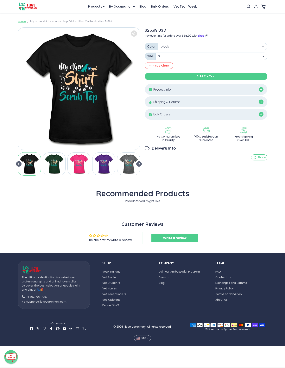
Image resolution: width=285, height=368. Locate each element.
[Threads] (71, 328)
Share (261, 157)
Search (163, 277)
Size (150, 56)
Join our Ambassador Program (179, 272)
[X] (38, 328)
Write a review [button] (175, 238)
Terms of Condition (228, 294)
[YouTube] (64, 328)
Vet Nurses (109, 288)
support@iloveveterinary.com (46, 302)
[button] (248, 6)
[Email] (77, 328)
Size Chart (162, 66)
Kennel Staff (110, 305)
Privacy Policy (224, 288)
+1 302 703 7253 (37, 297)
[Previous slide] (18, 210)
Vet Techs (109, 277)
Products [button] (95, 6)
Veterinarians (111, 272)
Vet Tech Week (185, 6)
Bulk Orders (160, 6)
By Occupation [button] (120, 6)
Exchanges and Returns (231, 283)
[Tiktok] (51, 328)
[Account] (256, 6)
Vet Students (111, 283)
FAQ (218, 272)
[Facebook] (31, 328)
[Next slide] (139, 164)
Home (22, 21)
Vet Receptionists (114, 294)
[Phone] (84, 328)
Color (151, 46)
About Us (221, 300)
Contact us (223, 277)
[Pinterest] (57, 328)
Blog (142, 6)
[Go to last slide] (19, 164)
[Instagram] (44, 328)
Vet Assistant (111, 300)
